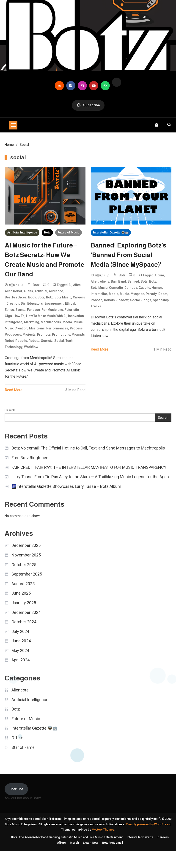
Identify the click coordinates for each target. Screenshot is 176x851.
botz (49, 297)
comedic (116, 287)
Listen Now (90, 842)
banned (133, 281)
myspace (137, 294)
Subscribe (91, 105)
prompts (78, 334)
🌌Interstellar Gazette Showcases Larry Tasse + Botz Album (66, 486)
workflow (31, 347)
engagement (53, 303)
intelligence (13, 322)
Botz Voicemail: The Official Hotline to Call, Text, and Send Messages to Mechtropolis (88, 448)
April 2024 (20, 659)
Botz (47, 232)
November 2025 (26, 555)
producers (13, 334)
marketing (31, 322)
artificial (41, 291)
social (59, 341)
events (20, 310)
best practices (16, 297)
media (67, 322)
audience (56, 291)
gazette (144, 287)
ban (114, 281)
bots (41, 297)
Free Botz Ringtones (29, 457)
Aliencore (20, 690)
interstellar (99, 294)
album (159, 275)
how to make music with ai (46, 316)
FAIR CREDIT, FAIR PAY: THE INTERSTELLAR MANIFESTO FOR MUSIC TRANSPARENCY (88, 467)
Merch (74, 842)
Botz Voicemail (112, 842)
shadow (122, 300)
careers (79, 297)
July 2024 (20, 631)
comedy (130, 287)
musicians (37, 328)
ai (70, 285)
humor (157, 287)
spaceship (161, 300)
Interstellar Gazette (140, 837)
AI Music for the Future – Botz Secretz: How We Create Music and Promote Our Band (44, 260)
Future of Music (69, 232)
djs (23, 303)
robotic (21, 341)
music (78, 322)
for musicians (52, 310)
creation (12, 303)
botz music (63, 297)
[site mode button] (158, 125)
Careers (163, 837)
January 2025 (23, 602)
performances (57, 328)
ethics (9, 310)
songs (146, 300)
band (122, 281)
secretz (47, 341)
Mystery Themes (103, 829)
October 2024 (23, 621)
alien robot (13, 291)
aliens (28, 291)
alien (77, 285)
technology (13, 347)
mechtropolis (51, 322)
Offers (17, 737)
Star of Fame (23, 747)
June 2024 (21, 640)
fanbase (33, 310)
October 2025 (23, 564)
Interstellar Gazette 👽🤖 (111, 232)
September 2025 (26, 574)
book (32, 297)
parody (151, 294)
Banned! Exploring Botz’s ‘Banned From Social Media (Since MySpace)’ (128, 255)
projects (29, 334)
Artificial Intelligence (22, 232)
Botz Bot (16, 789)
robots (34, 341)
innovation (76, 316)
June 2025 (21, 593)
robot (9, 341)
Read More (13, 390)
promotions (61, 334)
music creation (16, 328)
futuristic (72, 310)
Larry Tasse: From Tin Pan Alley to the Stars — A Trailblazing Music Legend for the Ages (90, 476)
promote (43, 334)
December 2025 (26, 545)
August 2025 (23, 583)
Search (10, 410)
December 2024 (26, 612)
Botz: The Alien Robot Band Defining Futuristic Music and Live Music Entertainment (67, 837)
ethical (70, 303)
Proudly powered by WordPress (148, 824)
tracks (96, 306)
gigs (8, 316)
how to (19, 316)
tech (69, 341)
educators (35, 303)
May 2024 (20, 650)
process (76, 328)
